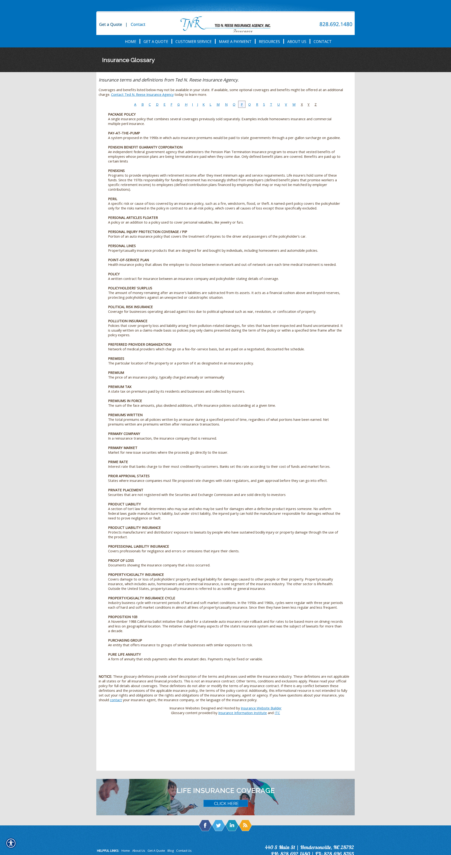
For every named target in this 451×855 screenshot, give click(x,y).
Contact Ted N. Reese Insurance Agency (142, 94)
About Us (138, 850)
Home (125, 850)
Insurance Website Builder (261, 708)
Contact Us (184, 850)
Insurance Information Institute (242, 712)
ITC (277, 712)
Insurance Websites (184, 708)
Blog (170, 850)
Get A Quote (156, 850)
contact (116, 699)
